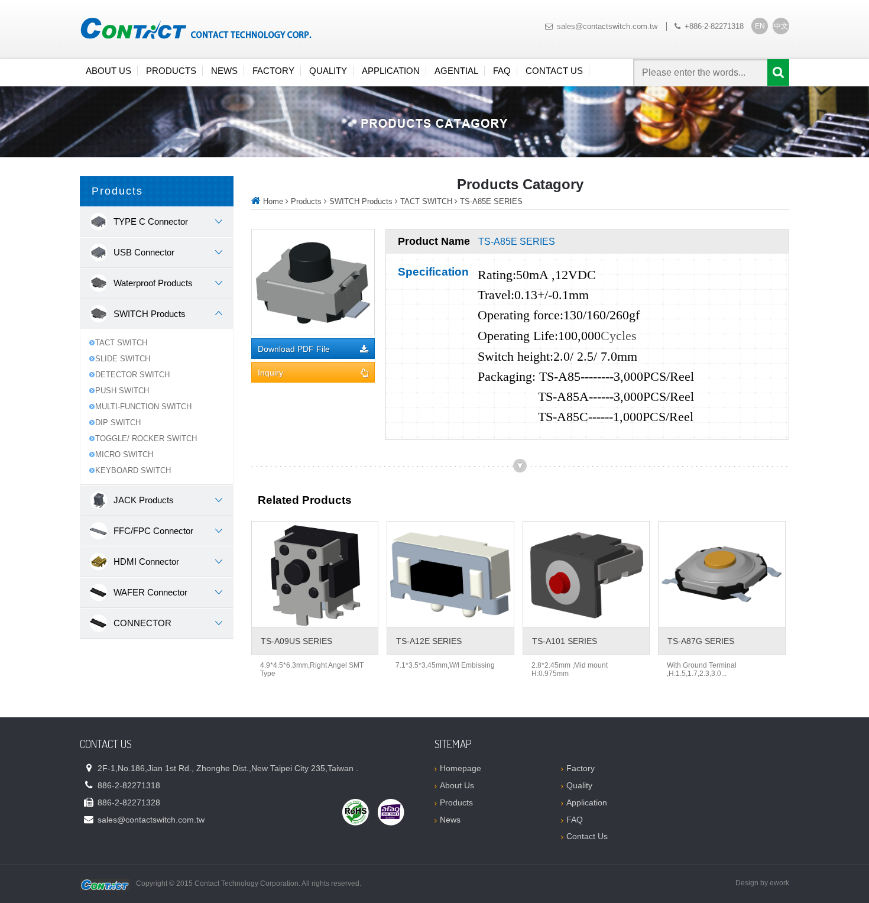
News (224, 71)
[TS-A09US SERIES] (315, 574)
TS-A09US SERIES (296, 641)
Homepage (460, 768)
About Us (108, 71)
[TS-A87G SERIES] (721, 574)
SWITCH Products (361, 201)
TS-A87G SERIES (700, 641)
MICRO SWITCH (124, 454)
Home (273, 201)
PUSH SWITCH (122, 390)
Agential (456, 71)
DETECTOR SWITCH (132, 374)
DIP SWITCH (118, 422)
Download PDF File (294, 349)
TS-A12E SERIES (429, 641)
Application (391, 71)
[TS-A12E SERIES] (450, 574)
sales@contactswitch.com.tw (607, 26)
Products (171, 71)
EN (760, 26)
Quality (328, 71)
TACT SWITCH (121, 342)
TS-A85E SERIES (491, 201)
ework (779, 883)
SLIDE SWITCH (122, 358)
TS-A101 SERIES (564, 641)
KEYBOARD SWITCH (133, 470)
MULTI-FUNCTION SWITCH (143, 406)
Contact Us (554, 71)
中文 (781, 26)
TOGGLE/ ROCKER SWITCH (146, 438)
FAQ (502, 71)
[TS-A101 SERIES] (586, 574)
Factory (273, 71)
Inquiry (270, 372)
